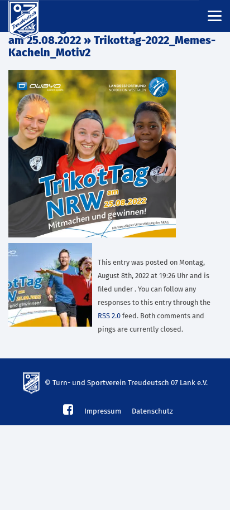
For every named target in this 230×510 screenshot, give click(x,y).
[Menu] (214, 15)
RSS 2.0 (109, 316)
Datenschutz (152, 411)
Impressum (102, 411)
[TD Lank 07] (30, 16)
